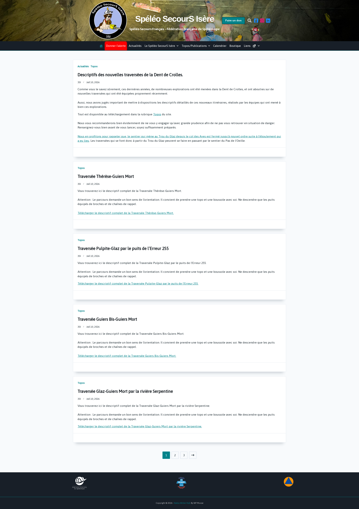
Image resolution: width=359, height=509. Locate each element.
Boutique (235, 45)
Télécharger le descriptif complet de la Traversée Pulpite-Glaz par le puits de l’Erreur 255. (138, 283)
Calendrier (219, 45)
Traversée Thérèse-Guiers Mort (106, 176)
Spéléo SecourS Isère (174, 19)
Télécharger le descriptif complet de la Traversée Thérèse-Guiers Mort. (126, 213)
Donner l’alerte (116, 45)
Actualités (135, 45)
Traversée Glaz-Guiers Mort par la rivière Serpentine (125, 391)
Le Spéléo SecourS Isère (160, 45)
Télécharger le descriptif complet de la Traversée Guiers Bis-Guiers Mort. (127, 355)
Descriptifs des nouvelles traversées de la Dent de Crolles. (130, 74)
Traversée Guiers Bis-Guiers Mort (107, 319)
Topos (94, 66)
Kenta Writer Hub (182, 503)
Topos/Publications (194, 45)
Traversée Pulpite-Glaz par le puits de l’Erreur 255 (123, 248)
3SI (79, 82)
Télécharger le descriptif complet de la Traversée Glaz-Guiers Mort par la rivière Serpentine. (140, 426)
